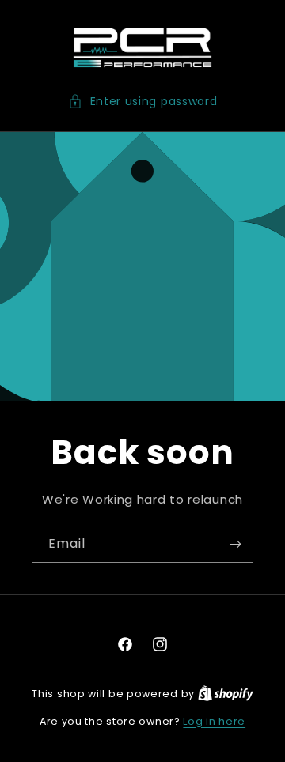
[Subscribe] (235, 544)
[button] (143, 101)
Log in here (214, 721)
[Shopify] (225, 693)
